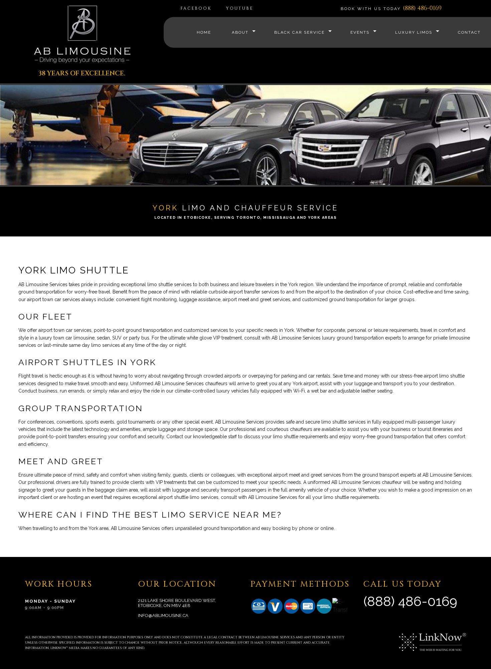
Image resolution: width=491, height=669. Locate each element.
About (240, 32)
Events (359, 32)
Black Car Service (299, 32)
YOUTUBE (239, 8)
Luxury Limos (413, 32)
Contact (469, 32)
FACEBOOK (195, 8)
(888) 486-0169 (422, 8)
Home (204, 32)
